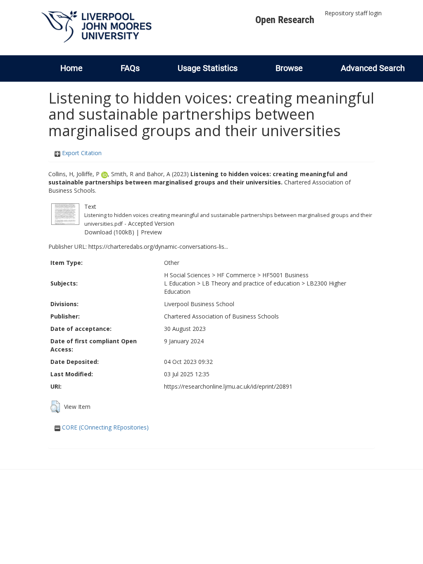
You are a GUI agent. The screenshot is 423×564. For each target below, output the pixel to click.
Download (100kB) (109, 232)
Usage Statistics (208, 68)
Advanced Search (373, 68)
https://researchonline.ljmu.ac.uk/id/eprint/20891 (228, 386)
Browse (289, 68)
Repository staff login (353, 13)
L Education (179, 283)
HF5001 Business (285, 275)
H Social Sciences (187, 275)
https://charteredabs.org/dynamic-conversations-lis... (158, 246)
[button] (55, 407)
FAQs (130, 68)
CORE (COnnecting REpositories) (104, 427)
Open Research (284, 20)
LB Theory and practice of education (251, 283)
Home (71, 68)
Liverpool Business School (199, 304)
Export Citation (81, 153)
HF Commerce (236, 275)
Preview (151, 232)
